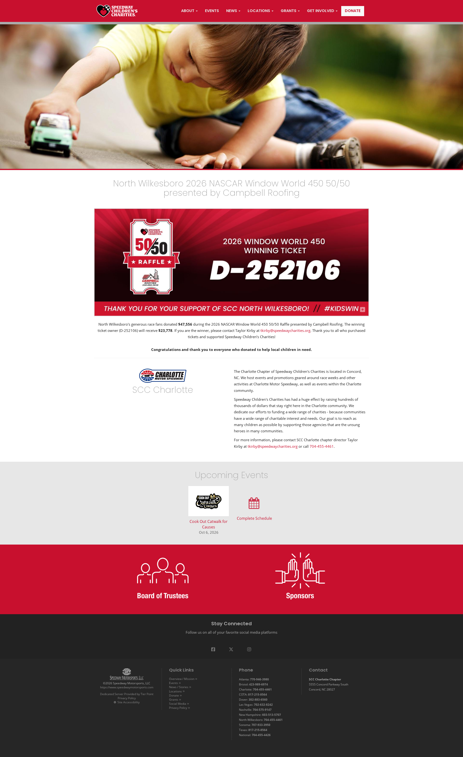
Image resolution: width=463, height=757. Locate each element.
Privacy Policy (127, 698)
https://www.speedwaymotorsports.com (126, 687)
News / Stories (178, 687)
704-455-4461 (322, 446)
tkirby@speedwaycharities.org (285, 330)
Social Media (177, 703)
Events (173, 683)
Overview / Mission (181, 679)
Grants (173, 699)
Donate (174, 695)
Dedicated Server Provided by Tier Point (126, 694)
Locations (175, 691)
